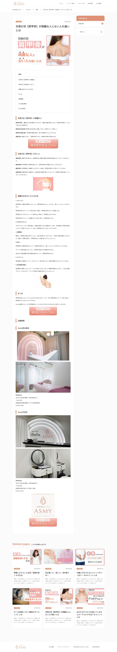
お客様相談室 (96, 647)
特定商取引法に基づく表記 (81, 647)
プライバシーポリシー (63, 647)
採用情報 (90, 3)
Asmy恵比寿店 (22, 104)
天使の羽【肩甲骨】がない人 (26, 84)
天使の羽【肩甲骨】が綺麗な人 (27, 80)
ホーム (61, 3)
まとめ (20, 94)
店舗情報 (21, 99)
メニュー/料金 (71, 3)
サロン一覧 (81, 3)
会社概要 (98, 3)
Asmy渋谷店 (22, 108)
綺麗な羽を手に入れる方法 (26, 89)
